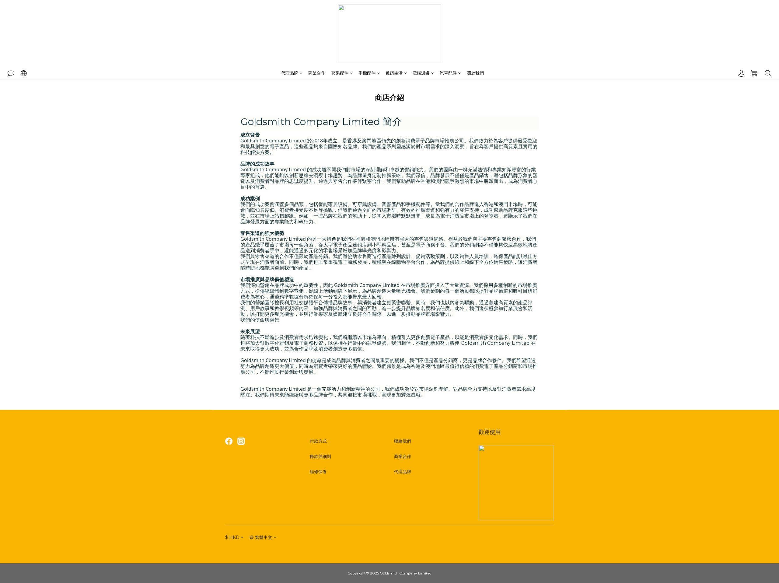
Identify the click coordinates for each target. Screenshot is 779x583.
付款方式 (318, 441)
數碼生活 (394, 73)
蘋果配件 (339, 73)
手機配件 (367, 73)
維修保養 (318, 471)
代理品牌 (289, 73)
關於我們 (475, 73)
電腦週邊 (421, 73)
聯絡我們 (402, 441)
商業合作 (316, 73)
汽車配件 (448, 73)
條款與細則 (320, 456)
